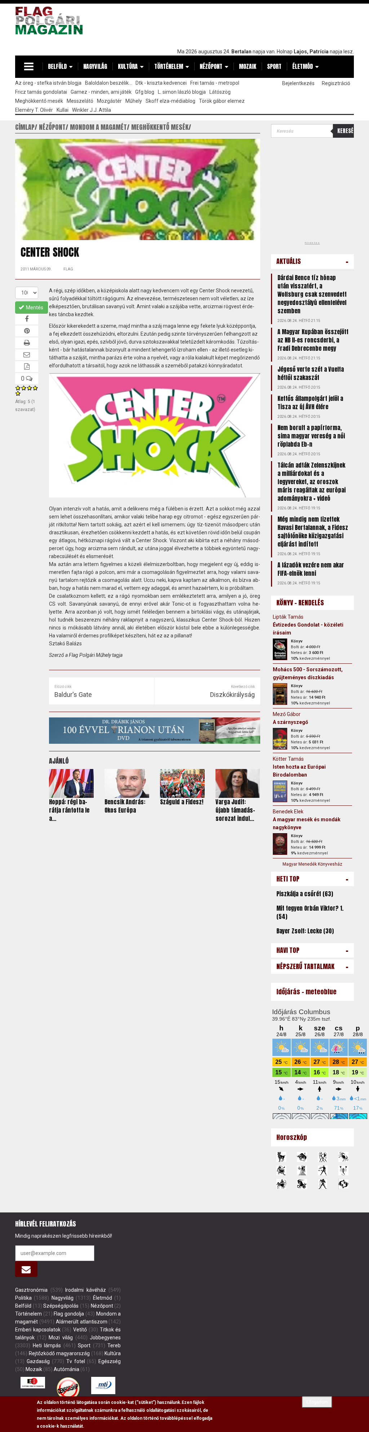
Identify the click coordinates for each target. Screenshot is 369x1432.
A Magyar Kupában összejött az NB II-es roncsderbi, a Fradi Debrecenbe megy (312, 340)
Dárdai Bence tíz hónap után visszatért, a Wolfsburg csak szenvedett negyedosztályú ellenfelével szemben (312, 294)
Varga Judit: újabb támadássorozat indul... (235, 810)
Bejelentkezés (298, 83)
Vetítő (80, 1329)
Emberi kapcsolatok (38, 1329)
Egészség (109, 1361)
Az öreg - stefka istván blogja (48, 83)
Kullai (62, 110)
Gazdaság (38, 1361)
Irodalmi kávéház (85, 1290)
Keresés (345, 131)
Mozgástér (109, 101)
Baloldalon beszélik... (108, 83)
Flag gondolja (69, 1314)
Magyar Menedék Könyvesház (312, 864)
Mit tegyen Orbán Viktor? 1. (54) (309, 912)
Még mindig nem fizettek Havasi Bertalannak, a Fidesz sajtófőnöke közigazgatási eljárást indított (312, 531)
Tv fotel (75, 1361)
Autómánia (66, 1369)
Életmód (302, 66)
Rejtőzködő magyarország (59, 1353)
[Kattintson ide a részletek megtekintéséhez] (280, 649)
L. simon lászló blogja (182, 92)
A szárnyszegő (290, 722)
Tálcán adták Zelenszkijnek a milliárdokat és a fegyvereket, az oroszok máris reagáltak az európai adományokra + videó (311, 482)
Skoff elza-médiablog (170, 101)
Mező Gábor (287, 714)
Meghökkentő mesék (39, 101)
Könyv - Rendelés (300, 602)
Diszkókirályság (232, 694)
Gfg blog (144, 92)
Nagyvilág (95, 66)
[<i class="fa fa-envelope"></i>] (26, 1269)
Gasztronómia (31, 1290)
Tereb (114, 1345)
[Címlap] (51, 20)
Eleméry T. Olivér (34, 110)
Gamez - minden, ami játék (101, 92)
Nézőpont (211, 66)
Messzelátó (80, 101)
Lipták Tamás (288, 617)
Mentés (34, 307)
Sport (274, 66)
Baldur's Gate (73, 694)
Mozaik (247, 66)
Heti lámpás (47, 1345)
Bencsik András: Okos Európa (125, 805)
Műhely (133, 101)
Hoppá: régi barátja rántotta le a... (69, 810)
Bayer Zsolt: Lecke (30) (305, 931)
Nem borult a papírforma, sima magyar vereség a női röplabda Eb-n (311, 435)
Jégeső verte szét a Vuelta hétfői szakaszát (310, 373)
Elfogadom (317, 1402)
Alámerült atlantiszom (81, 1322)
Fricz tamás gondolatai (41, 92)
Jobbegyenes (105, 1337)
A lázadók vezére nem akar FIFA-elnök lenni (310, 569)
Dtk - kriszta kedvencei (161, 83)
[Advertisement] (223, 24)
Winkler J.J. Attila (91, 110)
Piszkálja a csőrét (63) (304, 893)
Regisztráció (336, 83)
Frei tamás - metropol (214, 83)
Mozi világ (61, 1337)
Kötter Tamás (288, 759)
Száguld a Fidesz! (181, 801)
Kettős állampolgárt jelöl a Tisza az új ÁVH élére (310, 402)
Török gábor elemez (222, 101)
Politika (23, 1298)
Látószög (220, 92)
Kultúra (128, 66)
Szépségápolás (61, 1306)
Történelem (168, 66)
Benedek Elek (288, 811)
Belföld (57, 66)
